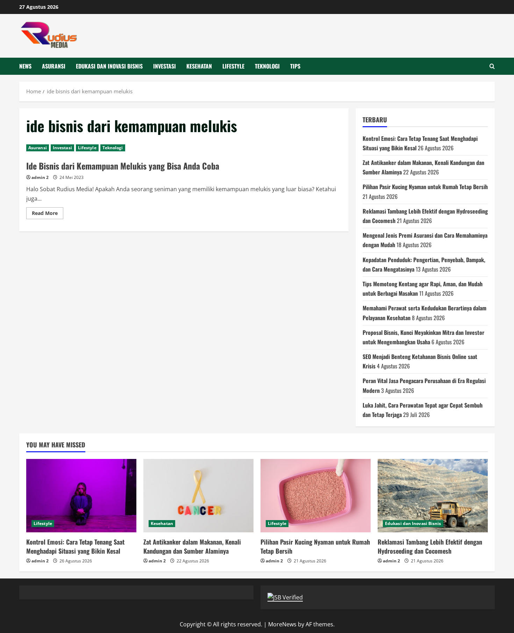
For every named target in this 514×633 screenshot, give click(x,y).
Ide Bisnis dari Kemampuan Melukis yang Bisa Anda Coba (122, 165)
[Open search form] (492, 66)
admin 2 (40, 177)
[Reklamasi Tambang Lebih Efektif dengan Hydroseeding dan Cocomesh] (433, 495)
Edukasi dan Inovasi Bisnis (109, 66)
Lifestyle (233, 66)
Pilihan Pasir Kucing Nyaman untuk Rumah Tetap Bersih (425, 186)
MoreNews (282, 624)
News (25, 66)
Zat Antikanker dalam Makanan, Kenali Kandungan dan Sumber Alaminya (192, 546)
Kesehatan (199, 66)
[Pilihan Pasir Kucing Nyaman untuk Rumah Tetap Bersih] (315, 495)
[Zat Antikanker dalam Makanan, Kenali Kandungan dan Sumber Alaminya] (198, 495)
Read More (47, 214)
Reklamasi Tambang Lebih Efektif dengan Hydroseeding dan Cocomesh (430, 546)
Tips (295, 66)
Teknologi (267, 66)
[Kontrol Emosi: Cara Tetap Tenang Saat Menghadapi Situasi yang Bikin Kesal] (81, 495)
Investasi (164, 66)
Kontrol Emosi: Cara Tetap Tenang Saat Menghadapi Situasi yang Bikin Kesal (75, 546)
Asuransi (53, 66)
